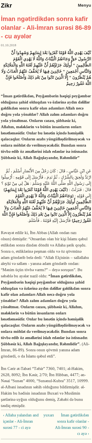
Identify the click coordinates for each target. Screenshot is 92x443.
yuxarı (45, 415)
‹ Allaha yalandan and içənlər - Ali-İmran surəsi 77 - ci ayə (21, 421)
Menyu (84, 5)
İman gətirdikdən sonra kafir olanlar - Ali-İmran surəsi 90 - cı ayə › (72, 424)
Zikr (6, 5)
